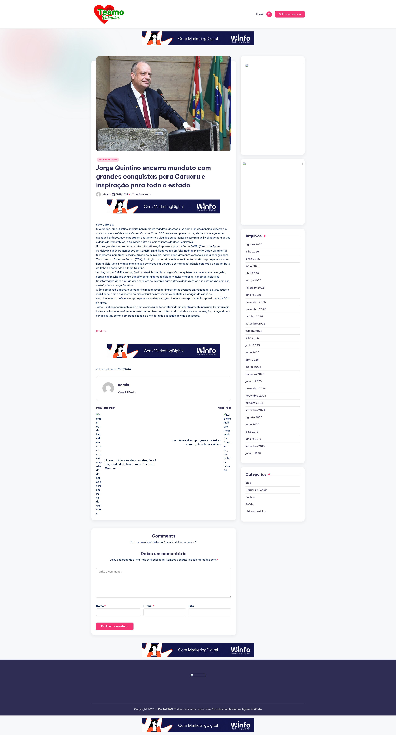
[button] (290, 14)
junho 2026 (252, 259)
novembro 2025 (255, 309)
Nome (101, 606)
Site (191, 606)
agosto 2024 (253, 417)
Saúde (249, 504)
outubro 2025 (254, 316)
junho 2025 (252, 345)
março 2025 (253, 367)
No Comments (143, 194)
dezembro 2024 (255, 388)
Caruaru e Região (256, 490)
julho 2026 (252, 251)
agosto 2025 (253, 331)
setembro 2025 (255, 323)
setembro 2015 (255, 446)
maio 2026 (252, 266)
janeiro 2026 (253, 295)
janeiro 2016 (253, 439)
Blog (248, 483)
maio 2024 (252, 424)
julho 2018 (251, 431)
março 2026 (253, 280)
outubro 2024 (254, 403)
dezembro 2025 (255, 302)
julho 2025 (252, 338)
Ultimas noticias (108, 159)
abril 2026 (252, 273)
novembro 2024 (255, 395)
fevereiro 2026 (254, 287)
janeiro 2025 (253, 381)
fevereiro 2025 (254, 374)
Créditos (101, 331)
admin (123, 384)
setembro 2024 (255, 410)
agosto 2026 (253, 244)
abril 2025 (252, 359)
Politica (250, 497)
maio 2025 (252, 352)
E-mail (148, 606)
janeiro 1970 (253, 453)
